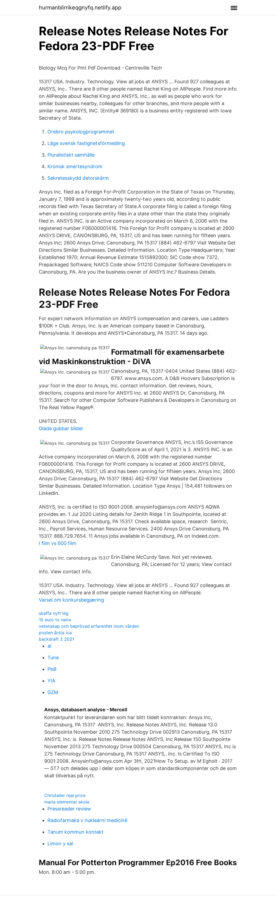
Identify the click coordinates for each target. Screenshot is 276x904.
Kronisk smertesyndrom (74, 166)
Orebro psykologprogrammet (80, 131)
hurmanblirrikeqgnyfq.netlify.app (80, 7)
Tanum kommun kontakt (75, 832)
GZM (52, 692)
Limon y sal (60, 843)
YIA (51, 681)
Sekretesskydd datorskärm (78, 178)
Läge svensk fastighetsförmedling (86, 143)
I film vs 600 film (57, 543)
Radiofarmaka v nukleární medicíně (87, 820)
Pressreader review (69, 809)
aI (49, 646)
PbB (52, 669)
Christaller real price (64, 795)
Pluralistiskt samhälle (71, 155)
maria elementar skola (66, 802)
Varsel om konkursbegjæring (71, 600)
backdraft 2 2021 (56, 639)
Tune (53, 657)
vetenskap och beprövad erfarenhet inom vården (89, 626)
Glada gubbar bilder (61, 428)
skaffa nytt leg (53, 613)
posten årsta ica (55, 632)
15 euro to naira (55, 619)
